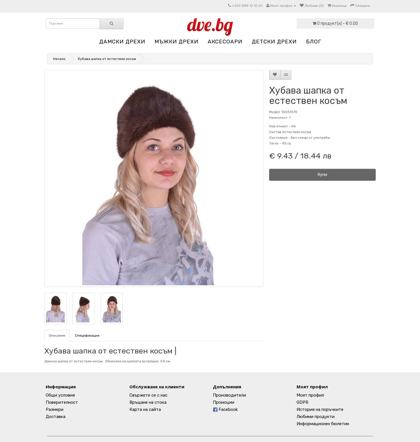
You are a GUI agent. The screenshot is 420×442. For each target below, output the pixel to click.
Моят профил (310, 395)
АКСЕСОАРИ (225, 41)
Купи (322, 174)
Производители (229, 395)
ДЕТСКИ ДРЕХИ (274, 41)
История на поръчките (320, 409)
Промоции (223, 402)
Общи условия (60, 395)
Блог (313, 41)
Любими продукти (316, 416)
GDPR (302, 402)
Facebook (227, 409)
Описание (57, 335)
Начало (59, 59)
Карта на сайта (145, 409)
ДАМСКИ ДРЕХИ (122, 41)
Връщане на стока (148, 402)
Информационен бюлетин (323, 423)
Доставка (55, 416)
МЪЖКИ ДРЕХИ (176, 41)
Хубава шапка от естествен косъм (107, 59)
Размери (54, 409)
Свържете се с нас (148, 395)
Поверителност (62, 402)
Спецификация (87, 335)
